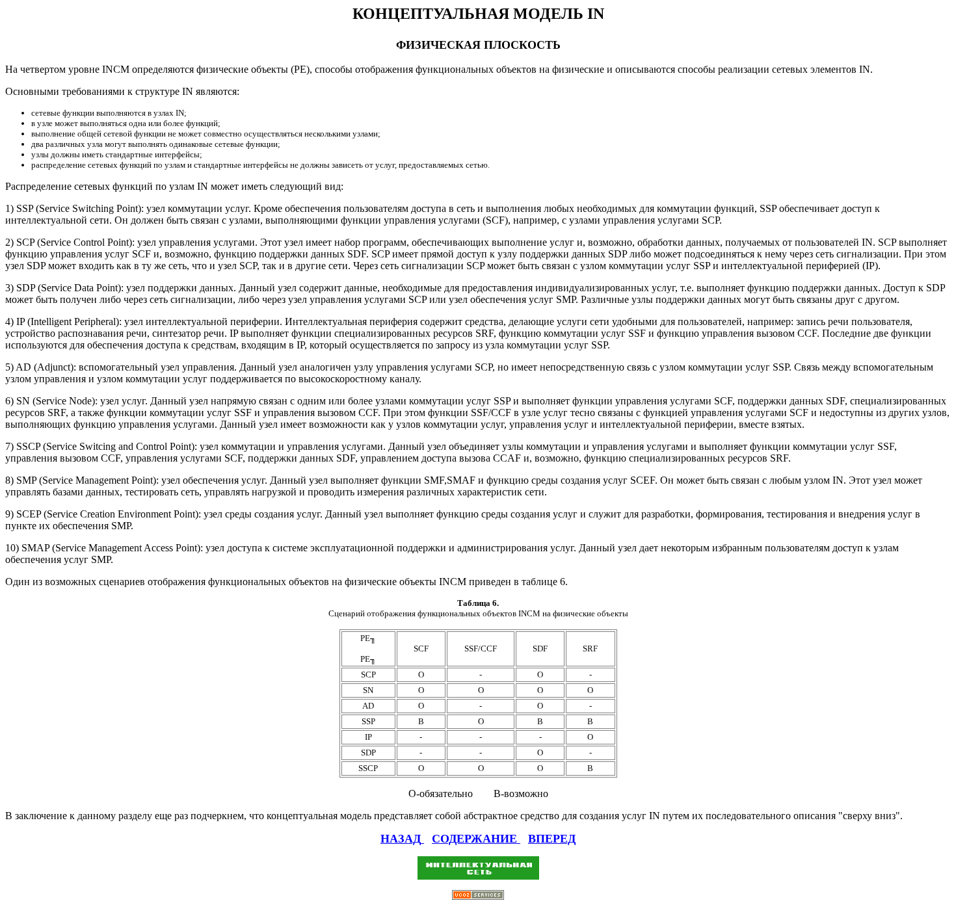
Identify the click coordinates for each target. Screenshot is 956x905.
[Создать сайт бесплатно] (478, 896)
